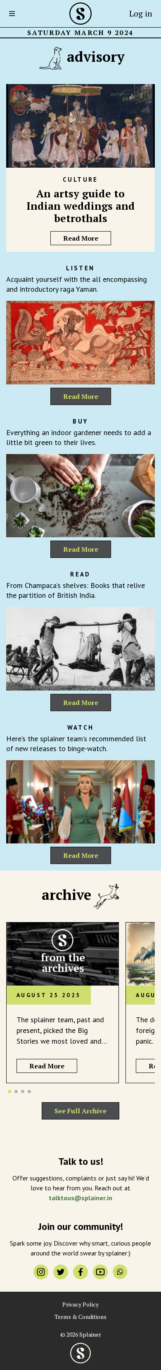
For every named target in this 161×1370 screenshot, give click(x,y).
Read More (80, 238)
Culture (80, 179)
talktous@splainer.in (80, 1198)
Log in (140, 13)
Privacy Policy (80, 1304)
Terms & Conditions (80, 1317)
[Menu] (14, 13)
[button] (9, 1091)
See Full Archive (80, 1110)
